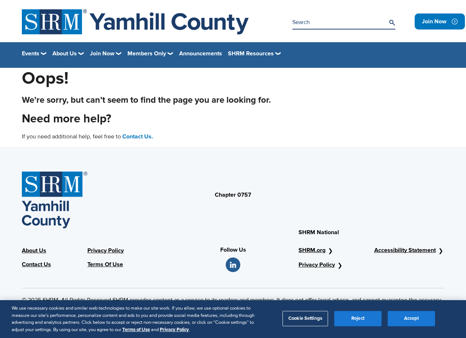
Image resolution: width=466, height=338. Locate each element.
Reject (357, 318)
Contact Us (36, 264)
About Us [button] (64, 53)
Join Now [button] (102, 53)
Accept (411, 318)
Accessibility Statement (405, 250)
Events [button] (30, 53)
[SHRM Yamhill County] (135, 22)
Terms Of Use (105, 264)
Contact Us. (137, 136)
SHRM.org (312, 250)
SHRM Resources (251, 53)
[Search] (392, 22)
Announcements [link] (200, 53)
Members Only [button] (146, 53)
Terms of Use (136, 329)
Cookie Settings (305, 318)
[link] (440, 21)
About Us (34, 250)
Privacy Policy (105, 250)
